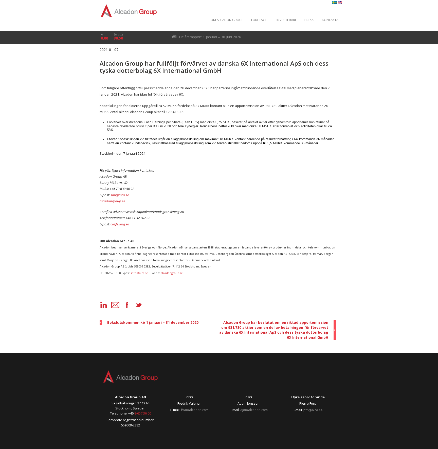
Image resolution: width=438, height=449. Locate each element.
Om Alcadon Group (227, 19)
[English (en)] (340, 3)
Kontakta (330, 19)
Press (309, 19)
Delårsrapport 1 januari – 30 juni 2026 (209, 36)
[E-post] (115, 305)
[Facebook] (127, 305)
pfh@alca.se (313, 410)
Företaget (260, 19)
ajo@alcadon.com (254, 409)
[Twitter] (139, 305)
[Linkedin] (104, 305)
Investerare (287, 19)
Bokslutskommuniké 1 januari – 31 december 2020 (152, 322)
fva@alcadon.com (195, 409)
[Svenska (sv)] (334, 3)
